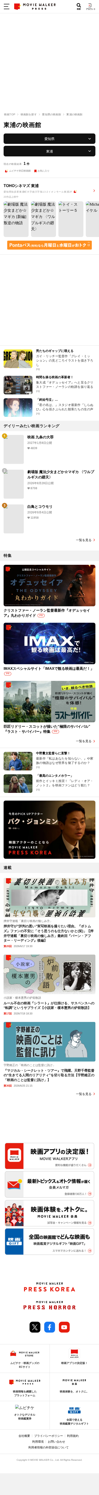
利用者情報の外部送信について (48, 1447)
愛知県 (49, 139)
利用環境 (38, 1441)
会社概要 (24, 1436)
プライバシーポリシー (48, 1436)
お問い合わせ (56, 1441)
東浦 (49, 151)
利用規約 (73, 1436)
